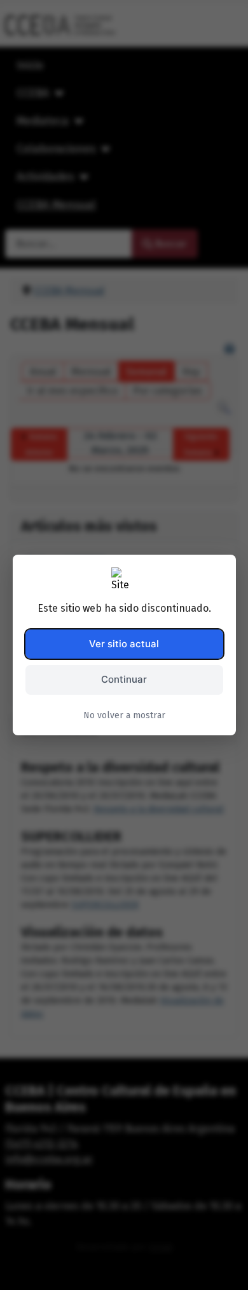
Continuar (124, 679)
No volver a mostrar (124, 715)
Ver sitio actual (124, 644)
